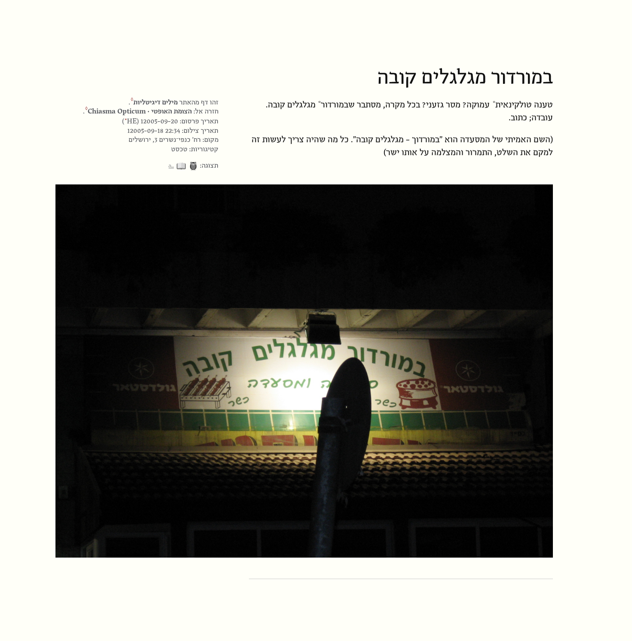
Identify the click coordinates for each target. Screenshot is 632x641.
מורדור (332, 105)
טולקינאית (513, 105)
